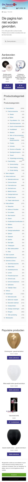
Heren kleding (14, 167)
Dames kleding (14, 164)
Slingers (10, 312)
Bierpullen (10, 206)
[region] (14, 470)
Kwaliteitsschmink (13, 270)
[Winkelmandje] (17, 8)
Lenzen (10, 273)
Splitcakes (11, 285)
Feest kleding (11, 161)
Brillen (11, 117)
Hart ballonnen (12, 188)
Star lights (10, 242)
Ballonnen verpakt (13, 300)
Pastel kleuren (12, 197)
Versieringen (9, 294)
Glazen (10, 218)
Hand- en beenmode (15, 126)
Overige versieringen (13, 309)
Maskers (12, 132)
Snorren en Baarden (15, 149)
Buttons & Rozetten (13, 209)
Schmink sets (11, 279)
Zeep (9, 251)
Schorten (12, 146)
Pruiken (12, 143)
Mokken (10, 224)
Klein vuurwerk (10, 254)
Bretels (12, 114)
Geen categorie (10, 173)
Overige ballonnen (13, 194)
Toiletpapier (11, 245)
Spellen (10, 239)
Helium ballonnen (11, 176)
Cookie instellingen (14, 479)
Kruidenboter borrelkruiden (15, 221)
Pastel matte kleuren (13, 200)
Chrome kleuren (12, 182)
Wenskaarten (9, 318)
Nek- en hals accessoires (17, 135)
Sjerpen (10, 233)
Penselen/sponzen (13, 276)
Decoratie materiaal (13, 303)
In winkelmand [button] (7, 86)
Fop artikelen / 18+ (15, 120)
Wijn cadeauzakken (13, 248)
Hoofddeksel (13, 129)
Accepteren (14, 475)
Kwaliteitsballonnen (11, 257)
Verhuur (8, 291)
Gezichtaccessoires (15, 123)
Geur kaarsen (11, 215)
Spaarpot (10, 236)
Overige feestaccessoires (14, 139)
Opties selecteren (14, 358)
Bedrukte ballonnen (13, 179)
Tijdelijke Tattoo (12, 288)
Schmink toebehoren (13, 282)
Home (5, 12)
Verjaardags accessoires (16, 158)
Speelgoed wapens (15, 152)
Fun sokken (11, 212)
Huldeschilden (12, 306)
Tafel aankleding (12, 315)
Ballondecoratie (12, 297)
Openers (10, 227)
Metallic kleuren (12, 191)
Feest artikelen (10, 108)
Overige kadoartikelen (14, 230)
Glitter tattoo (11, 266)
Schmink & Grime (10, 260)
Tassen (12, 155)
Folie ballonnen (12, 185)
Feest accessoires (13, 111)
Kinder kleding (14, 170)
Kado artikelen (10, 203)
